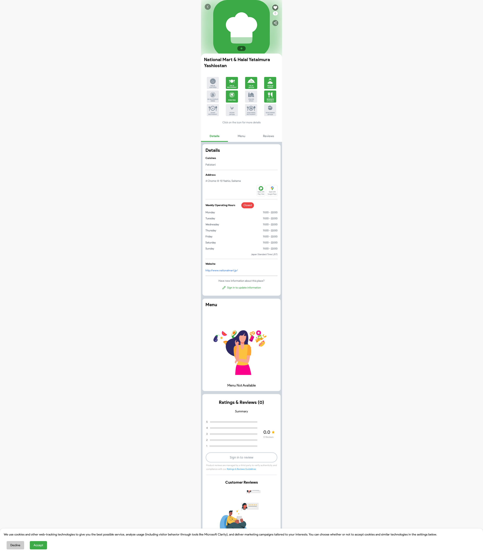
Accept (38, 545)
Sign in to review (241, 457)
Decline (15, 545)
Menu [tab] (241, 136)
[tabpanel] (241, 220)
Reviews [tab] (268, 136)
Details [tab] (214, 136)
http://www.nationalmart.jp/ (221, 270)
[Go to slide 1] (241, 48)
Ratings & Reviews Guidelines (241, 469)
